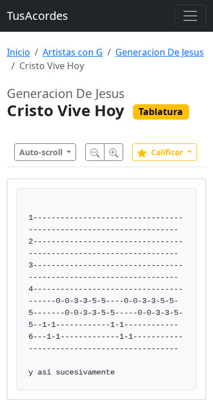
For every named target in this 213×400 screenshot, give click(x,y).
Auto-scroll (42, 152)
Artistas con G (73, 52)
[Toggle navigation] (190, 16)
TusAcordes (37, 15)
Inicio (18, 52)
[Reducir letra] (95, 152)
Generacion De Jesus (159, 52)
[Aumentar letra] (113, 152)
